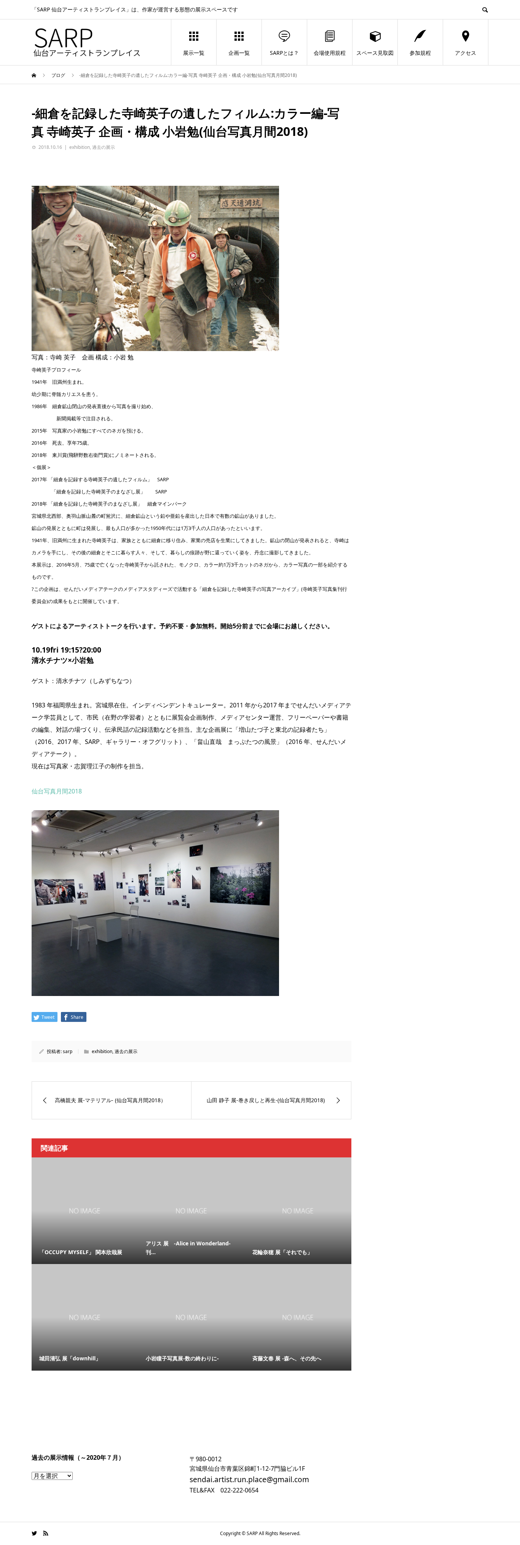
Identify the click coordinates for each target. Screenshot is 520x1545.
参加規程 (420, 52)
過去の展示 (103, 147)
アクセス (465, 52)
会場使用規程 (330, 52)
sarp (67, 1051)
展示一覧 (193, 52)
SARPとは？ (284, 52)
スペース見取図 (375, 52)
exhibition (79, 147)
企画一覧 (239, 52)
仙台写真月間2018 (57, 791)
